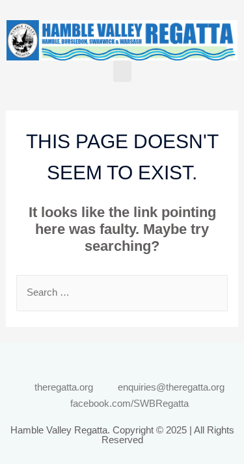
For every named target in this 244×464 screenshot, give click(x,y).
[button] (122, 71)
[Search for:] (122, 292)
